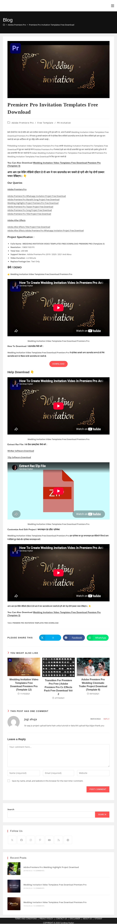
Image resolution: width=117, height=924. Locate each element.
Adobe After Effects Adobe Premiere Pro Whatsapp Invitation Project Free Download (45, 230)
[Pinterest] (40, 840)
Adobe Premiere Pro (23, 122)
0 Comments (39, 870)
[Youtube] (49, 840)
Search (10, 809)
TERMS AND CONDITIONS (26, 918)
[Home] (4, 24)
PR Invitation (64, 122)
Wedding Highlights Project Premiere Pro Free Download (32, 203)
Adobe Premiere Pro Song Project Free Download (29, 210)
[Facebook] (21, 840)
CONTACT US (61, 918)
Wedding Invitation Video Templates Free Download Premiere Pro (55, 884)
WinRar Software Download (20, 450)
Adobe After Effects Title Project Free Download (28, 226)
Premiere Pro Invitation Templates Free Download (51, 24)
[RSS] (58, 840)
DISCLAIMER (75, 918)
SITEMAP (98, 918)
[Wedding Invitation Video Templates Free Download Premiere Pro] (13, 886)
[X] (12, 840)
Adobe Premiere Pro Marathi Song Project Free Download (33, 199)
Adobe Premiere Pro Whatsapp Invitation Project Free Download (36, 196)
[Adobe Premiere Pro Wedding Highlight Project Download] (13, 868)
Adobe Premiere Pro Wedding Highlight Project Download (51, 867)
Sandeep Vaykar (67, 922)
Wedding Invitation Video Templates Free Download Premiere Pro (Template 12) (23, 684)
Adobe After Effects (16, 220)
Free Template (45, 122)
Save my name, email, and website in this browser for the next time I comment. (47, 780)
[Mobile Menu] (112, 5)
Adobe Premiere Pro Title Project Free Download (29, 213)
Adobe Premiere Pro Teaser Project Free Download (30, 206)
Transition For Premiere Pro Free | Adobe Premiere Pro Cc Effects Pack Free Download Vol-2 (58, 687)
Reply (107, 719)
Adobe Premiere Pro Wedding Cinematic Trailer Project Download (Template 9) (93, 684)
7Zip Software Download (19, 457)
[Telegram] (68, 840)
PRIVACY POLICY (46, 918)
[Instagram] (31, 840)
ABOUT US (87, 918)
